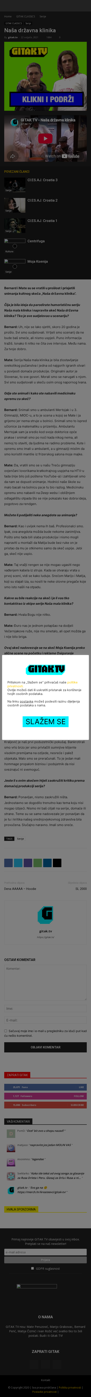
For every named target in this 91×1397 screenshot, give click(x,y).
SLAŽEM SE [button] (46, 721)
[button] (7, 5)
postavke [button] (26, 701)
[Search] (85, 5)
